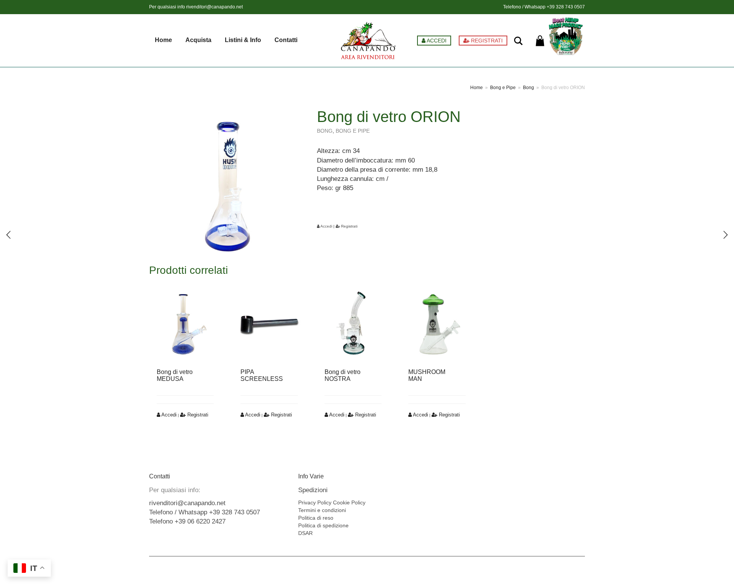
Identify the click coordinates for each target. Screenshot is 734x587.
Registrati (348, 226)
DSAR (305, 533)
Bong (528, 87)
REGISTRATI (486, 40)
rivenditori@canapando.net (214, 7)
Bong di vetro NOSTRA (343, 375)
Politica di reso (315, 518)
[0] (540, 40)
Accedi (326, 226)
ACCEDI (436, 40)
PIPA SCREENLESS (261, 375)
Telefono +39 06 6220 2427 (187, 521)
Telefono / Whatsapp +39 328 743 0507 (204, 512)
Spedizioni (313, 490)
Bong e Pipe (503, 87)
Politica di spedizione (323, 525)
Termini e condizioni (322, 510)
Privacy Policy (314, 502)
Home (163, 40)
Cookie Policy (349, 502)
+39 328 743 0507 (566, 7)
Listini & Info (243, 40)
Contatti (285, 40)
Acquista (198, 40)
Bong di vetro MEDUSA (175, 375)
